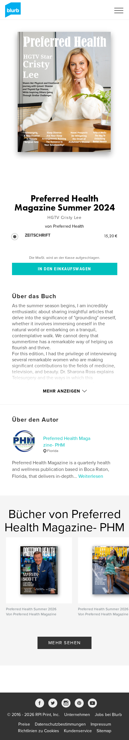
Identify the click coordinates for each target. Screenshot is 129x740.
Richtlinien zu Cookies (38, 730)
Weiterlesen (90, 476)
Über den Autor (35, 419)
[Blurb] (11, 12)
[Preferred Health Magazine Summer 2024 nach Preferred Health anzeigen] (64, 92)
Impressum (101, 724)
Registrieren (92, 10)
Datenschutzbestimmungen (60, 724)
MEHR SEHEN (64, 642)
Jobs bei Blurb (108, 714)
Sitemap (104, 730)
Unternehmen (77, 714)
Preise (24, 724)
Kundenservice (78, 730)
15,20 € (110, 235)
